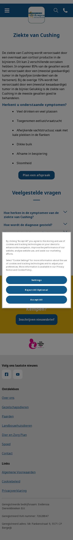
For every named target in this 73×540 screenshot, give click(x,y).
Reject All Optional (36, 289)
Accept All (36, 299)
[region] (36, 270)
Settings (36, 280)
